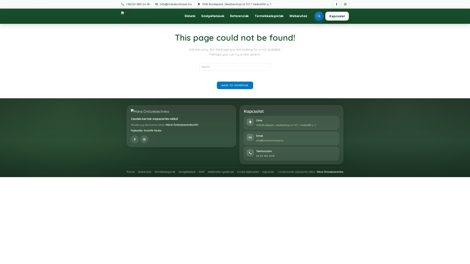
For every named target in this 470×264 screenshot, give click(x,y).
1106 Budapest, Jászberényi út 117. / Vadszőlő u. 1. (286, 125)
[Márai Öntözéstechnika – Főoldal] (139, 16)
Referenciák (239, 16)
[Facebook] (336, 4)
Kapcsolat (337, 16)
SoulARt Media (152, 130)
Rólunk (190, 16)
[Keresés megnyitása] (319, 16)
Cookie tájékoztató (248, 171)
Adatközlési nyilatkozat (221, 171)
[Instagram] (345, 4)
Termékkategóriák (269, 16)
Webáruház (298, 16)
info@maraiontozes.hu (269, 140)
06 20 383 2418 (265, 155)
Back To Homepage (235, 85)
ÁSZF (202, 171)
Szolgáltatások (212, 16)
